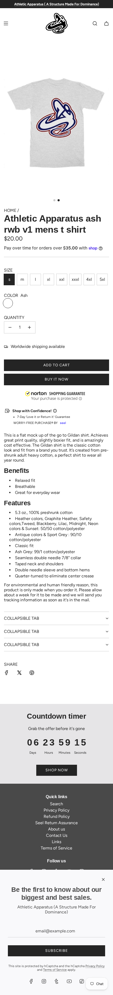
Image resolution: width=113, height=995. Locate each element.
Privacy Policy (95, 966)
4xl (89, 279)
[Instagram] (44, 981)
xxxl (75, 279)
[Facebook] (31, 981)
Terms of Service (55, 970)
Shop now (56, 770)
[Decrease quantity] (10, 327)
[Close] (103, 879)
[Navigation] (6, 23)
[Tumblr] (56, 981)
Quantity (14, 317)
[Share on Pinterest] (32, 673)
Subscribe (56, 950)
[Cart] (106, 23)
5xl (102, 279)
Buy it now (56, 379)
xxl (61, 279)
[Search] (95, 23)
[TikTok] (82, 981)
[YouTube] (69, 981)
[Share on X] (19, 673)
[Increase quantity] (29, 327)
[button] (0, 968)
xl (48, 279)
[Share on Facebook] (6, 673)
